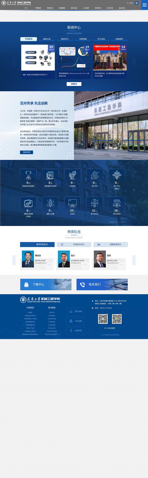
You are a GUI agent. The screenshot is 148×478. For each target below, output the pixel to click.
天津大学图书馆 (52, 331)
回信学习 (65, 39)
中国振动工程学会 (30, 331)
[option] (41, 62)
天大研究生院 (52, 318)
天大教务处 (51, 315)
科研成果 (83, 39)
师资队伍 (50, 8)
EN (132, 3)
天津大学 (52, 312)
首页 (26, 8)
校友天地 (122, 8)
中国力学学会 (30, 328)
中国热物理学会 (30, 325)
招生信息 (74, 8)
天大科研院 (51, 325)
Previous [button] (14, 62)
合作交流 (110, 8)
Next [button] (134, 62)
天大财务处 (51, 322)
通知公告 (46, 39)
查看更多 (74, 84)
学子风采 (101, 39)
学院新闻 (28, 39)
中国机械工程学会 (30, 315)
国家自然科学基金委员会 (30, 334)
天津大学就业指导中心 (52, 334)
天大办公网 (51, 328)
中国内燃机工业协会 (30, 318)
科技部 (30, 312)
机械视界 (119, 39)
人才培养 (86, 8)
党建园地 (62, 8)
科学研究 (98, 8)
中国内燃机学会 (30, 322)
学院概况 (38, 8)
